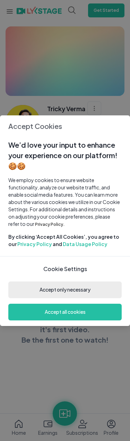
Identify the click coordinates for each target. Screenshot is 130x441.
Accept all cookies (65, 312)
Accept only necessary (65, 289)
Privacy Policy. (50, 224)
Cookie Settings (65, 268)
